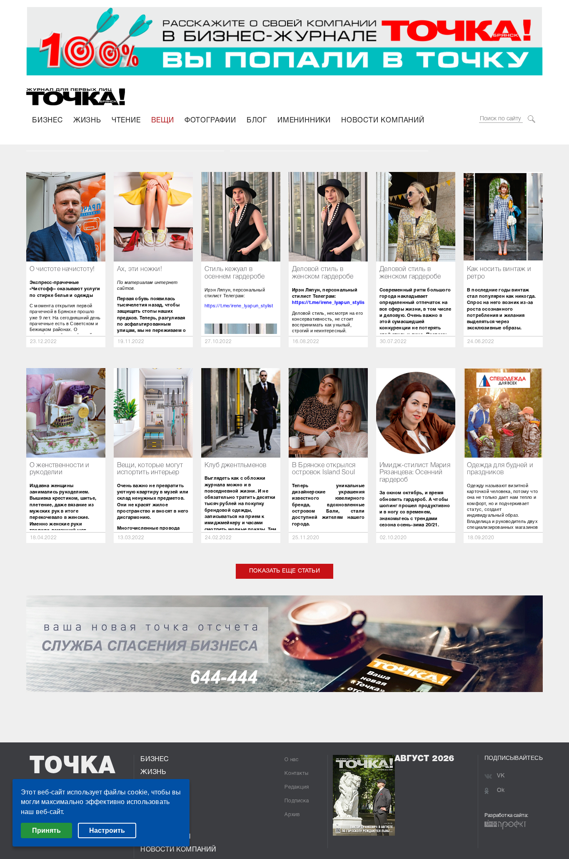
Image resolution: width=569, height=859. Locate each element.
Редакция (296, 787)
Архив (292, 814)
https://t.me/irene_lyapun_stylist (239, 306)
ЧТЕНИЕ (126, 120)
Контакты (296, 773)
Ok (500, 790)
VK (500, 776)
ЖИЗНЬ (87, 120)
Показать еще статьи (284, 571)
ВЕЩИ (162, 120)
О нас (291, 759)
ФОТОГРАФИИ (210, 120)
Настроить (107, 830)
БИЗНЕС (47, 120)
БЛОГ (257, 120)
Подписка (296, 801)
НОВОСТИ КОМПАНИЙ (382, 120)
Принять (46, 830)
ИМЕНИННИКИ (304, 120)
